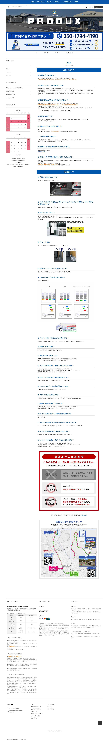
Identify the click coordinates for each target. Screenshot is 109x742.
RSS (32, 718)
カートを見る (50, 706)
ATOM (35, 718)
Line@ (8, 704)
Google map (83, 515)
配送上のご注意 (41, 151)
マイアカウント (51, 704)
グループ (46, 52)
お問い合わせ (70, 52)
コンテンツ (57, 52)
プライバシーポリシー (36, 715)
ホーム (37, 52)
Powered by (8, 739)
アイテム (99, 7)
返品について (34, 711)
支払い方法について (36, 706)
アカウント (90, 7)
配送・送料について (36, 709)
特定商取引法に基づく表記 (37, 713)
